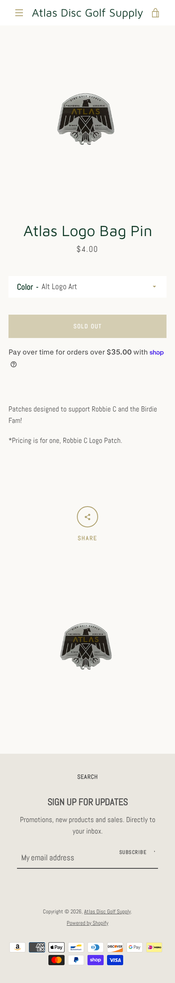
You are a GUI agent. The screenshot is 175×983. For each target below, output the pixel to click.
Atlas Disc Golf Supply (87, 12)
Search (87, 776)
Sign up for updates (88, 802)
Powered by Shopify (87, 923)
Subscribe (133, 852)
